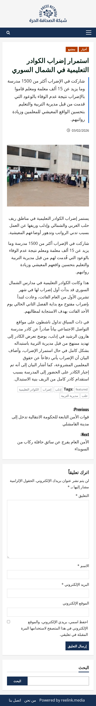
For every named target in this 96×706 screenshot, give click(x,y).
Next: (53, 441)
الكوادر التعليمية (29, 389)
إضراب (47, 389)
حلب (85, 396)
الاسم (83, 565)
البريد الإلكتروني (75, 584)
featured (82, 389)
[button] (89, 32)
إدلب (58, 389)
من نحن (30, 700)
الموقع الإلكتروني (76, 603)
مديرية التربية (69, 396)
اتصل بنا (15, 700)
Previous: (50, 416)
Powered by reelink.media (62, 700)
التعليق (82, 495)
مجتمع (71, 49)
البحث (84, 667)
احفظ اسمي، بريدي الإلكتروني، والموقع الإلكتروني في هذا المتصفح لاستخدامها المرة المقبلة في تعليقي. (54, 628)
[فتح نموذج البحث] (8, 32)
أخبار (84, 49)
